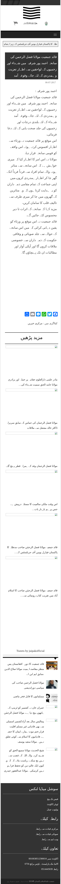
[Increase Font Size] (11, 82)
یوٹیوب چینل (52, 809)
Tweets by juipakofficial (30, 650)
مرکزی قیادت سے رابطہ (46, 829)
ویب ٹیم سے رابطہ (49, 839)
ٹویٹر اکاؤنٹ (52, 804)
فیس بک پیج (52, 799)
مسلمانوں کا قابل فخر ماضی (28, 696)
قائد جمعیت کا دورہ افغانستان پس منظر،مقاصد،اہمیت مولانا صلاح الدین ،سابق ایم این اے (24, 669)
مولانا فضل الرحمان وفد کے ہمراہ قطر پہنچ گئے (31, 466)
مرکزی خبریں (35, 323)
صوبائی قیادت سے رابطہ (46, 834)
